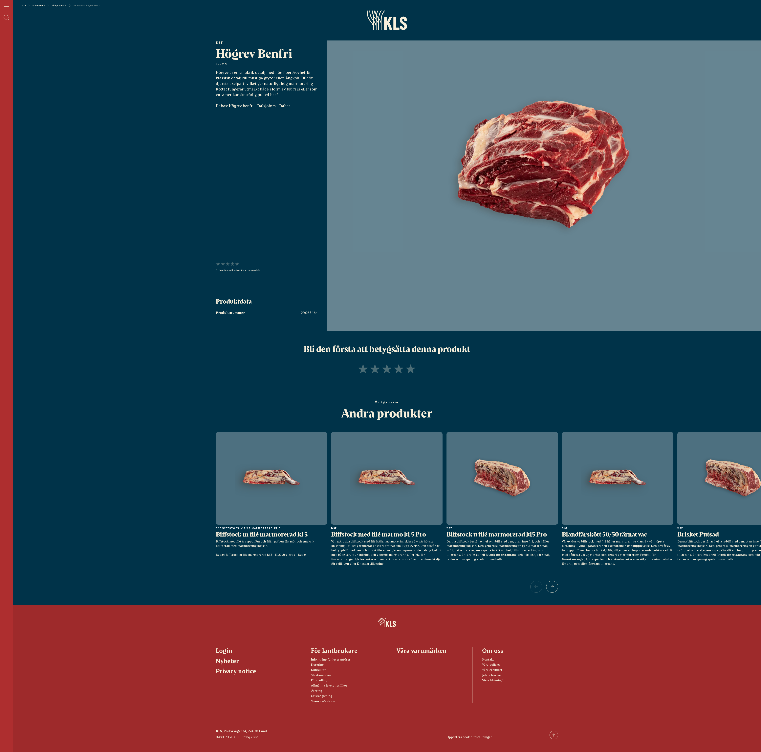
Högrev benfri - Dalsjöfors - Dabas (260, 105)
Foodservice (39, 5)
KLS (24, 5)
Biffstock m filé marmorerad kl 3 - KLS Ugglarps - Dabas (266, 554)
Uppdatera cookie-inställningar (469, 737)
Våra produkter (59, 5)
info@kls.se (250, 737)
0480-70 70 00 (227, 737)
